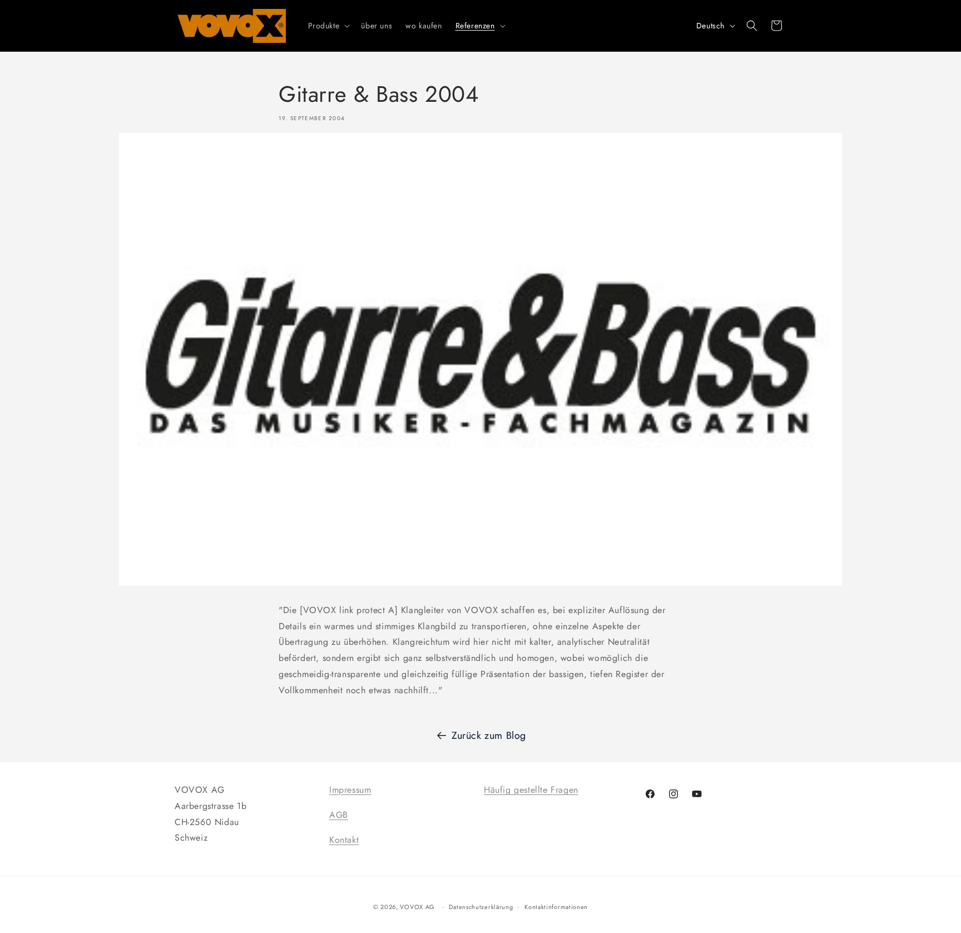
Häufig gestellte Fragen (531, 789)
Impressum (350, 789)
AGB (338, 814)
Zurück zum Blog (489, 735)
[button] (328, 25)
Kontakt (344, 839)
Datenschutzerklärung (481, 906)
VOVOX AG (417, 906)
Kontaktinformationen (556, 906)
